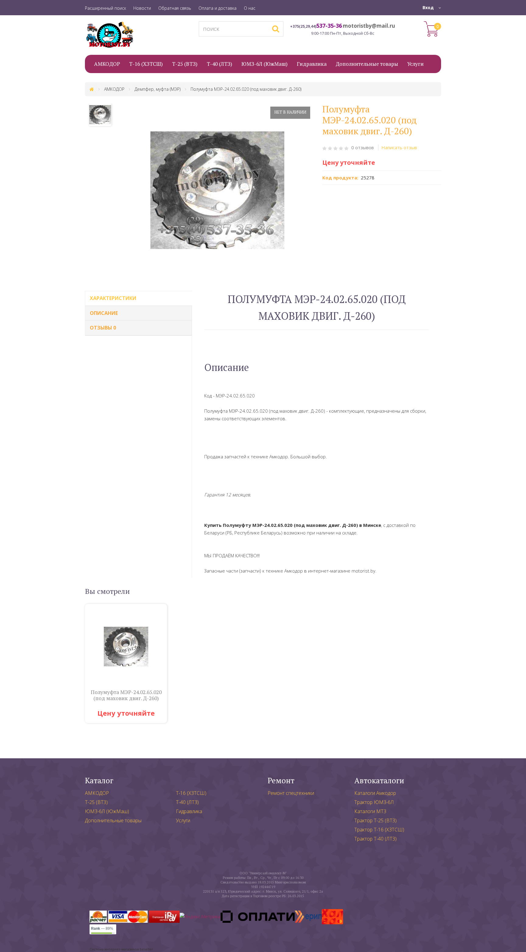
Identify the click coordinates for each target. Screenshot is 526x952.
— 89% (102, 928)
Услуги (183, 820)
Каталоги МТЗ (370, 811)
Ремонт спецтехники (291, 793)
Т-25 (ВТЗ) (96, 802)
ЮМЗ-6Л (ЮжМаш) (107, 811)
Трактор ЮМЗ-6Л (374, 802)
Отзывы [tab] (103, 327)
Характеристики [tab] (113, 298)
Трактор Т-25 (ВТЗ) (375, 820)
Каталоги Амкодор (375, 793)
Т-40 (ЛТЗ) (187, 802)
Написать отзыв (399, 147)
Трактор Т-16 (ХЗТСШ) (379, 829)
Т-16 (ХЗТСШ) (191, 793)
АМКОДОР (97, 793)
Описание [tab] (104, 313)
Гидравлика (189, 811)
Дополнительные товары (113, 820)
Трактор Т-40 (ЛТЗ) (375, 838)
